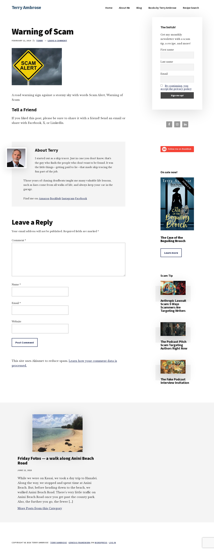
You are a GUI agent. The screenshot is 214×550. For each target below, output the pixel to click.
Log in (112, 542)
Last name (166, 61)
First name (167, 49)
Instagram (68, 198)
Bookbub (55, 198)
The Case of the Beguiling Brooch (172, 239)
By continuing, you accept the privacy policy (176, 87)
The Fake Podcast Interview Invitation (174, 381)
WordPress (101, 542)
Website (16, 321)
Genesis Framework (79, 542)
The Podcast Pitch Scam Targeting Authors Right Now (173, 344)
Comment (19, 240)
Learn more (171, 252)
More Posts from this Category (40, 508)
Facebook (81, 198)
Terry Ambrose (26, 7)
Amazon (44, 198)
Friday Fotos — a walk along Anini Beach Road (56, 460)
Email (16, 303)
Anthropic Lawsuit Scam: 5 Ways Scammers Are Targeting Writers (173, 305)
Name (16, 284)
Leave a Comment (57, 40)
